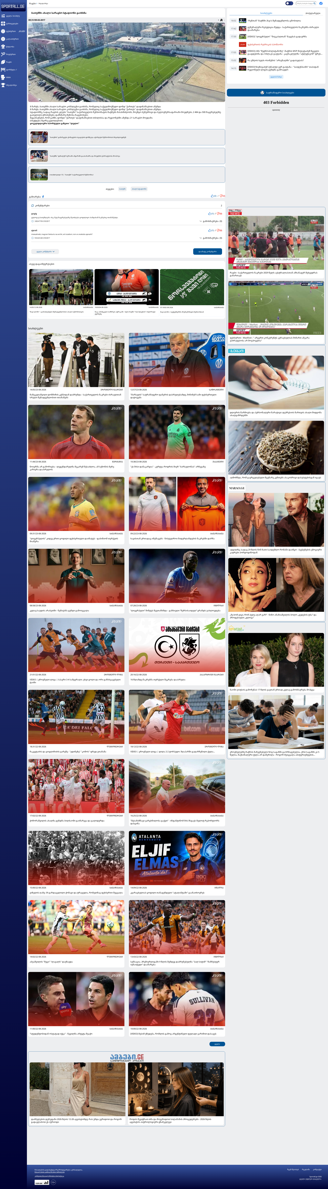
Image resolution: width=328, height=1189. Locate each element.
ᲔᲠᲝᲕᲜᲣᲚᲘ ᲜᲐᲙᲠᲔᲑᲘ (112, 390)
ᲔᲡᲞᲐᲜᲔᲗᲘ (218, 462)
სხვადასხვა (43, 3)
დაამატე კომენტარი (208, 251)
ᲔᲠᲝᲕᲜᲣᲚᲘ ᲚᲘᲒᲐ (113, 675)
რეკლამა (306, 1169)
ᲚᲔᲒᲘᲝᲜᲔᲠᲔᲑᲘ (115, 747)
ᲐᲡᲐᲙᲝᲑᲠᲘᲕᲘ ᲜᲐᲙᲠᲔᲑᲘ (212, 675)
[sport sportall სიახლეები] (320, 3)
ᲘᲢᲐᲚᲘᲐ (219, 888)
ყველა (217, 1044)
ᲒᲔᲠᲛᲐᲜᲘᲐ (117, 462)
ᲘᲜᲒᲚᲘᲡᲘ (219, 605)
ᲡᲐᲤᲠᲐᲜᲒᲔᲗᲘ (216, 390)
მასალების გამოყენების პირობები (50, 1172)
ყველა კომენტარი (44, 252)
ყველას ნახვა (276, 77)
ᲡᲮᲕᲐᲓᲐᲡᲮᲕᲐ (116, 533)
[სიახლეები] (127, 1057)
